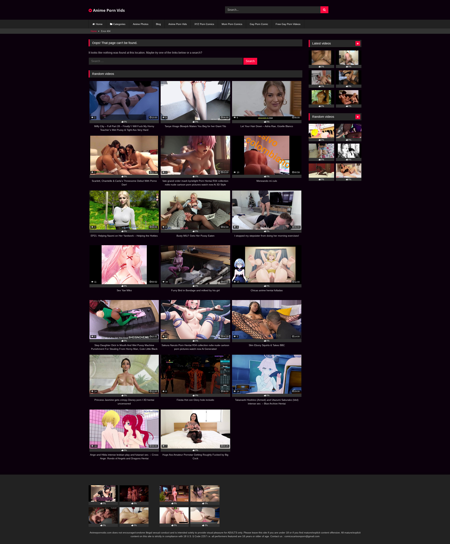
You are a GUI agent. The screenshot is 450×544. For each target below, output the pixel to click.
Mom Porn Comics (232, 24)
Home (99, 24)
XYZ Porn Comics (204, 24)
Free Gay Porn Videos (288, 24)
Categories (119, 24)
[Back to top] (439, 533)
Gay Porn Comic (259, 24)
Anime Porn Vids (108, 10)
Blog (158, 24)
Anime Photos (140, 24)
